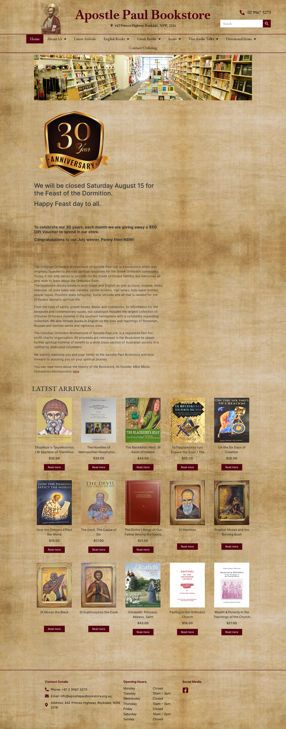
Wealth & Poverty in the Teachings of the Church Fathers (231, 616)
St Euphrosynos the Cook (99, 612)
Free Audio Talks (201, 38)
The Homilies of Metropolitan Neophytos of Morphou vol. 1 (99, 452)
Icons (172, 38)
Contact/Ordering (143, 47)
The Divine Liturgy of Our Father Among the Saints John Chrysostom (143, 534)
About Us (54, 38)
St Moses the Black (54, 612)
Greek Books (146, 38)
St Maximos (187, 530)
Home (34, 38)
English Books (114, 38)
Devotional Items (239, 38)
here (76, 371)
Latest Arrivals (85, 38)
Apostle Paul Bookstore (143, 15)
